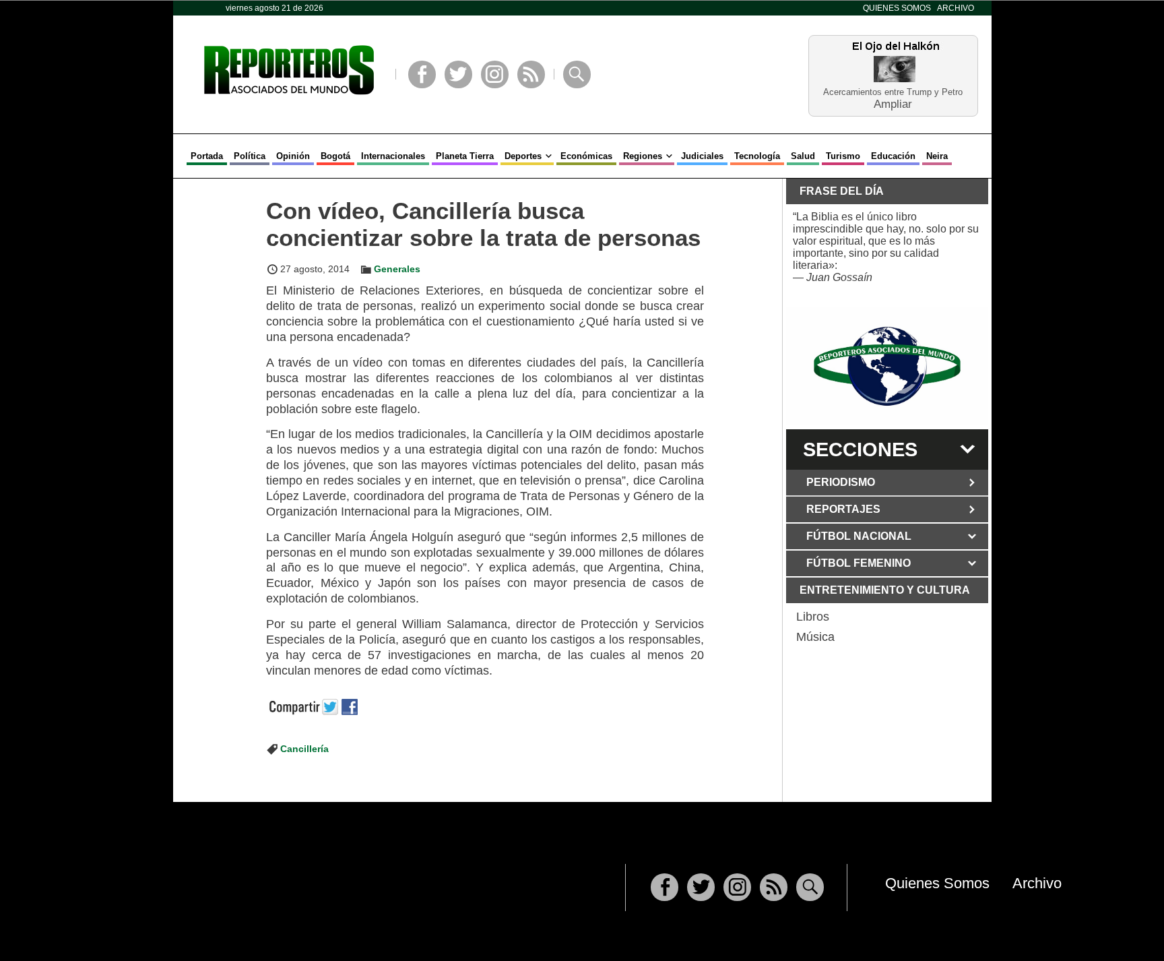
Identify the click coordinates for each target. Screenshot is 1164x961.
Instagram (495, 74)
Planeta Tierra (465, 156)
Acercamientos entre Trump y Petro (893, 92)
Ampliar (893, 103)
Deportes (523, 156)
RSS (531, 74)
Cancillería (304, 748)
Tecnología (757, 156)
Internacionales (393, 156)
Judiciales (702, 156)
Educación (893, 156)
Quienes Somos (897, 8)
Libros (812, 616)
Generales (397, 269)
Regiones (642, 156)
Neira (937, 156)
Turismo (843, 156)
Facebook (422, 74)
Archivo (955, 8)
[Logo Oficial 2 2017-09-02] (887, 366)
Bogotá (335, 156)
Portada (207, 156)
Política (249, 156)
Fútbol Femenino (858, 563)
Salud (803, 156)
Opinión (293, 156)
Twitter (458, 74)
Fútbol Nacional (858, 536)
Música (815, 637)
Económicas (586, 156)
